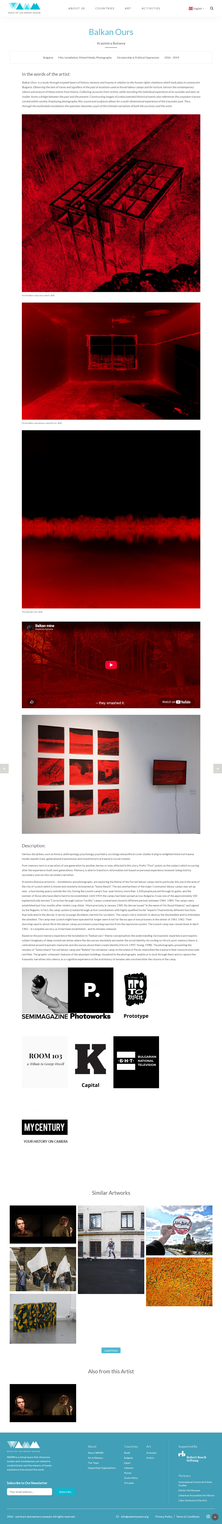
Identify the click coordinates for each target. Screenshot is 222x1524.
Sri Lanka (129, 1482)
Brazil (127, 1452)
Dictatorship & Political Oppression (138, 57)
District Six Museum (189, 1490)
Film (60, 57)
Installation (71, 57)
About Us (76, 8)
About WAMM (95, 1452)
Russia (127, 1472)
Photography (104, 57)
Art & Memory (95, 1457)
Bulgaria (48, 57)
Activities (151, 8)
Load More (111, 1350)
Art (128, 8)
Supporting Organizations (102, 1467)
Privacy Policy (163, 1516)
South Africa (131, 1477)
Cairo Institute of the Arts (192, 1500)
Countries (104, 8)
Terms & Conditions (187, 1516)
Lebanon (129, 1467)
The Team (93, 1462)
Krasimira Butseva (111, 43)
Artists (150, 1457)
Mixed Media (87, 57)
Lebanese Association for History (196, 1495)
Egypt (127, 1462)
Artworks (151, 1452)
